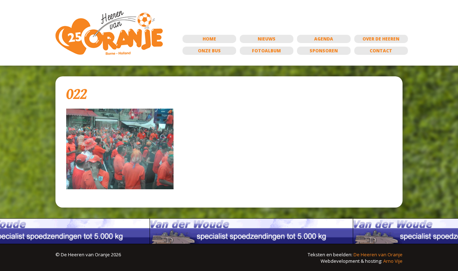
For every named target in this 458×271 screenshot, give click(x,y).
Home (209, 39)
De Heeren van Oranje (378, 254)
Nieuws (267, 39)
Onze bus (209, 51)
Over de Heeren (380, 39)
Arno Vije (393, 261)
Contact (381, 51)
